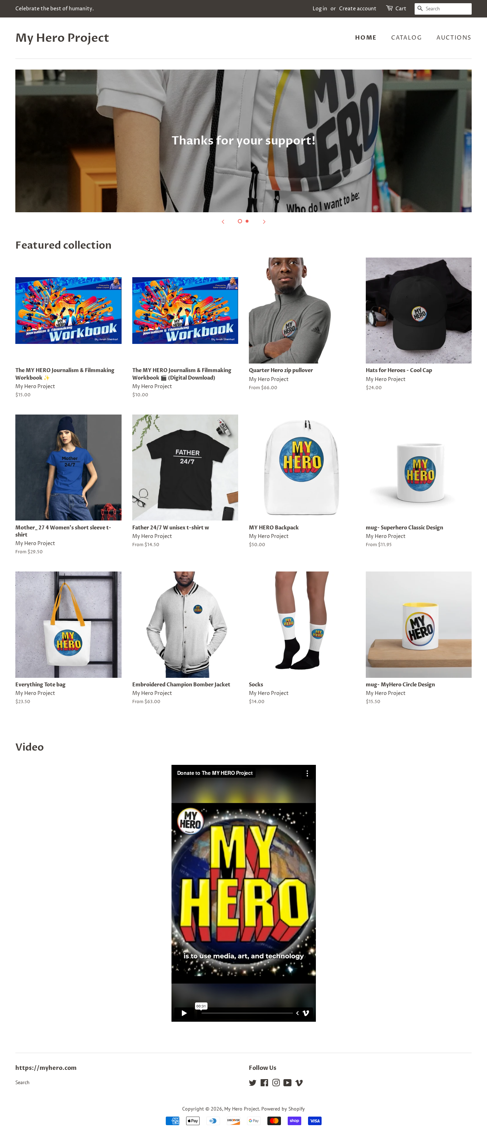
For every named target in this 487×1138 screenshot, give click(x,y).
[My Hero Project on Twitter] (253, 1084)
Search (22, 1082)
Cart (400, 8)
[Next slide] (264, 221)
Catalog (406, 38)
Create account (357, 8)
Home (365, 38)
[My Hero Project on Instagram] (276, 1084)
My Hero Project (62, 38)
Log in (320, 8)
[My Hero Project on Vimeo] (299, 1084)
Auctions (454, 38)
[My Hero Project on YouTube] (287, 1084)
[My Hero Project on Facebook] (264, 1084)
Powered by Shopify (283, 1109)
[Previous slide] (223, 221)
